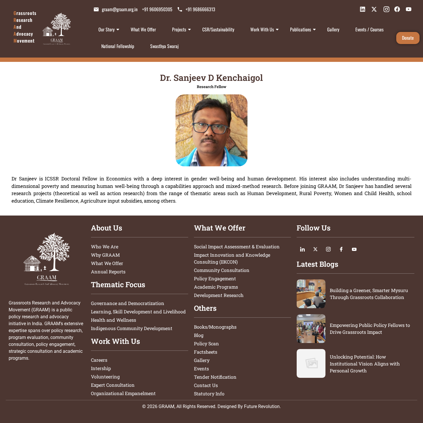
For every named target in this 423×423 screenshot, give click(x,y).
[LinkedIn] (302, 249)
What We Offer (143, 29)
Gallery (333, 29)
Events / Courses (369, 29)
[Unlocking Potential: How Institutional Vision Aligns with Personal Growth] (311, 363)
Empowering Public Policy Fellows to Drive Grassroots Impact (370, 328)
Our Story (106, 29)
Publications (300, 29)
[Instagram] (328, 249)
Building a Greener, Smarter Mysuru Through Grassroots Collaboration (369, 293)
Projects (179, 29)
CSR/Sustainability (218, 29)
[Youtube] (354, 249)
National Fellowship (117, 46)
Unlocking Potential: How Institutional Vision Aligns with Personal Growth (365, 364)
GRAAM (166, 406)
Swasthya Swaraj (164, 46)
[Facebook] (341, 249)
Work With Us (262, 29)
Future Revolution (262, 406)
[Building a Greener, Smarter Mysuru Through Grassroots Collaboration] (311, 293)
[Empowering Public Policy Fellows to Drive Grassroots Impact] (311, 328)
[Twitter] (315, 249)
